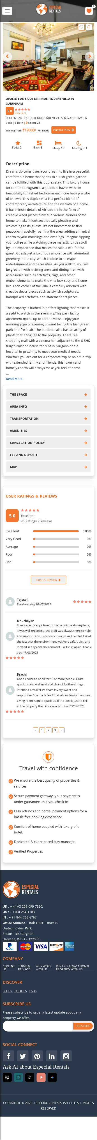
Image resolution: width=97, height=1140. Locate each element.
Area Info (18, 406)
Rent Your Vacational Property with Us (73, 967)
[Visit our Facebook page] (8, 1055)
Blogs (7, 991)
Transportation (24, 418)
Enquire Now (62, 130)
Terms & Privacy (24, 967)
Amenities (18, 430)
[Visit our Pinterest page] (37, 1055)
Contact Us (9, 967)
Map (13, 467)
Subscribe (83, 1026)
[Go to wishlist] (89, 11)
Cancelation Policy (27, 442)
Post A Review (47, 580)
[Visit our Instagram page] (66, 1055)
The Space (18, 394)
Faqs (33, 991)
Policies (20, 991)
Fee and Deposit (23, 455)
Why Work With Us (43, 967)
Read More (14, 379)
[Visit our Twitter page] (22, 1055)
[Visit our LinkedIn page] (51, 1055)
